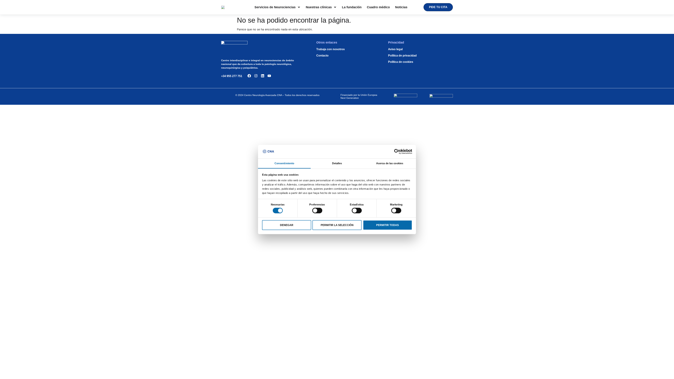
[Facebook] (249, 76)
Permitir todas (387, 224)
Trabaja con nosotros (330, 49)
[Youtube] (269, 76)
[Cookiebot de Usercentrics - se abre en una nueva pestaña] (396, 151)
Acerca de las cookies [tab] (389, 163)
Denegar (286, 224)
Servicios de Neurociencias (275, 7)
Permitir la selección (337, 224)
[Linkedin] (262, 76)
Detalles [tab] (337, 163)
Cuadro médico (378, 7)
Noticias (401, 7)
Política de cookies (400, 61)
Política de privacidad (402, 55)
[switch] (317, 210)
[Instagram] (256, 76)
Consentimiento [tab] (284, 163)
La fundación (352, 7)
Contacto (322, 55)
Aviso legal (395, 49)
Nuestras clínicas (319, 7)
